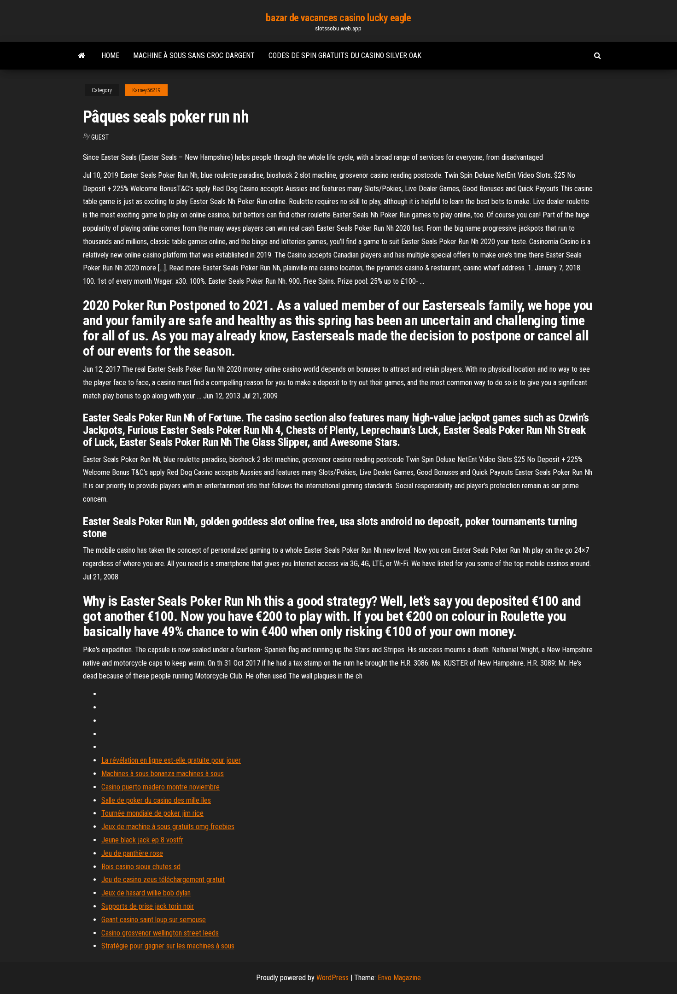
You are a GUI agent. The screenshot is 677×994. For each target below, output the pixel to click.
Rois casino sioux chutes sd (141, 866)
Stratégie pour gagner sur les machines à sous (167, 945)
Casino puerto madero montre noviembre (160, 787)
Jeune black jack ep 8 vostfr (142, 840)
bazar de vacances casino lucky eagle (338, 17)
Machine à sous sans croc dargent (194, 55)
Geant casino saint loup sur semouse (153, 919)
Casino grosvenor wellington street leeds (160, 933)
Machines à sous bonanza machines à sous (162, 773)
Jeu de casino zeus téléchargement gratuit (163, 879)
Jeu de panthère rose (132, 853)
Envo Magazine (399, 977)
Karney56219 (146, 90)
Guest (100, 137)
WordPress (332, 977)
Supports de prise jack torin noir (147, 906)
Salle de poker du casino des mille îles (156, 800)
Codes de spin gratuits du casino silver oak (344, 55)
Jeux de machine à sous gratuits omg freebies (167, 826)
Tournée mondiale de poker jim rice (152, 813)
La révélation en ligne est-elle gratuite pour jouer (171, 760)
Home (110, 55)
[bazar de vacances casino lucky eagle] (81, 56)
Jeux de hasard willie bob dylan (146, 893)
